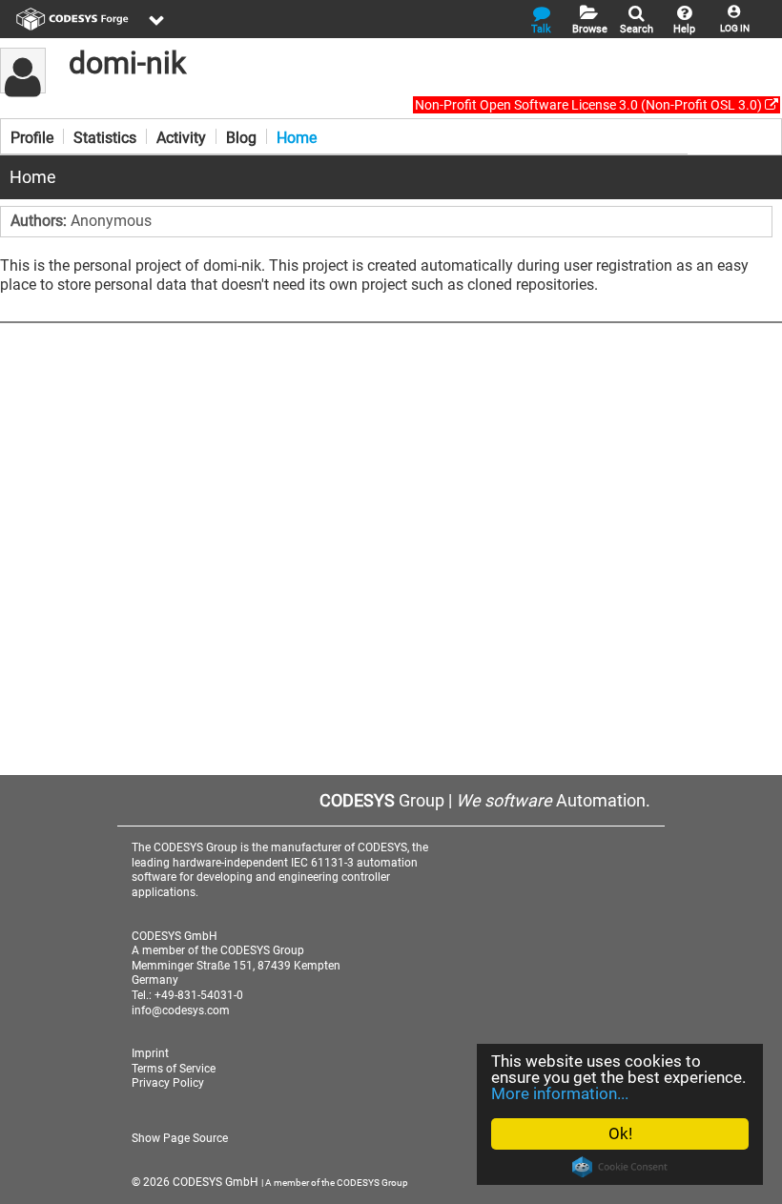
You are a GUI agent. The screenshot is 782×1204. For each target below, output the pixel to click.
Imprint (150, 1053)
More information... (559, 1093)
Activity (181, 136)
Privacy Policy (168, 1083)
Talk (541, 29)
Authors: (40, 221)
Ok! (620, 1133)
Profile (31, 136)
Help (684, 29)
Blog (241, 136)
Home (297, 136)
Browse (589, 29)
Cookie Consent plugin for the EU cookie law (620, 1166)
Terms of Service (174, 1068)
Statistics (104, 136)
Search (636, 29)
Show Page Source (180, 1138)
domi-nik (127, 63)
